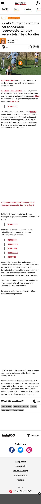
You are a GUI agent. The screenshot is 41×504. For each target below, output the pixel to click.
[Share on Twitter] (34, 46)
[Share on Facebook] (30, 46)
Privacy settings (20, 470)
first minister (6, 407)
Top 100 (5, 9)
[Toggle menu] (3, 3)
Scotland (5, 91)
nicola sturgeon (14, 18)
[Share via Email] (37, 46)
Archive (20, 480)
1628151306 (12, 240)
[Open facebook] (12, 450)
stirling (25, 407)
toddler (33, 112)
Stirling (36, 96)
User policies (20, 461)
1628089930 (13, 244)
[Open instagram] (29, 450)
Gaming (27, 9)
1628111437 (12, 257)
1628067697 (13, 106)
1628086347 (13, 253)
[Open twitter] (20, 450)
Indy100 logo (20, 3)
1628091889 (12, 248)
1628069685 (13, 224)
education (14, 101)
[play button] (20, 63)
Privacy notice (20, 466)
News (16, 9)
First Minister (16, 91)
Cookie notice (20, 475)
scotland (5, 410)
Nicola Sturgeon (8, 80)
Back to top (35, 435)
